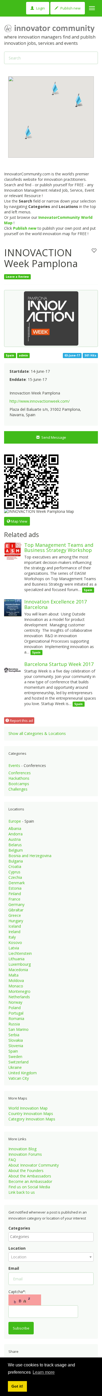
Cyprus (14, 871)
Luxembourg (19, 964)
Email (13, 1268)
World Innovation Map (28, 1108)
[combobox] (51, 1237)
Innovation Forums (25, 1154)
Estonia (14, 888)
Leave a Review (17, 277)
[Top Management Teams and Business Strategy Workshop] (12, 550)
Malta (13, 975)
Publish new (70, 8)
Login (40, 8)
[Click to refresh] (24, 1299)
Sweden (15, 1056)
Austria (14, 839)
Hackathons (18, 778)
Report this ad (21, 720)
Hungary (15, 920)
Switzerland (18, 1062)
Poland (14, 1007)
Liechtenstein (20, 953)
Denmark (16, 882)
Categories (19, 1228)
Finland (14, 893)
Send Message (53, 437)
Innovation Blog (22, 1148)
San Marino (18, 1029)
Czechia (15, 877)
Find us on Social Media (29, 1186)
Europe (14, 821)
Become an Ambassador (30, 1181)
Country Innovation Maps (30, 1113)
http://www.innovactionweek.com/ (40, 401)
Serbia (13, 1034)
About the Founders (26, 1170)
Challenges (17, 789)
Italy (12, 937)
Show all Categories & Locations (37, 733)
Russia (14, 1024)
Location (17, 1248)
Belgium (15, 850)
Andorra (15, 833)
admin (23, 355)
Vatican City (18, 1078)
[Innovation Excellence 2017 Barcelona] (12, 607)
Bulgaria (15, 861)
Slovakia (15, 1040)
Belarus (15, 844)
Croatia (14, 866)
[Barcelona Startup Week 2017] (12, 669)
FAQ (12, 1159)
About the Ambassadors (29, 1176)
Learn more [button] (44, 1372)
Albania (14, 828)
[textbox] (52, 1236)
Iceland (14, 926)
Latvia (13, 947)
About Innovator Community (33, 1165)
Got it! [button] (17, 1386)
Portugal (15, 1013)
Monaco (15, 985)
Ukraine (15, 1067)
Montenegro (19, 991)
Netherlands (19, 996)
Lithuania (16, 958)
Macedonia (18, 969)
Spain (13, 1051)
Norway (15, 1002)
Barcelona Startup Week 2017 (59, 664)
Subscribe (21, 1328)
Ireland (14, 931)
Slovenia (15, 1045)
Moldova (16, 980)
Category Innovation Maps (31, 1119)
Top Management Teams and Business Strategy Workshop (58, 548)
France (14, 899)
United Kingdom (22, 1072)
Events (14, 765)
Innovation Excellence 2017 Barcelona (55, 604)
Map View (18, 521)
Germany (16, 904)
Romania (16, 1018)
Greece (14, 915)
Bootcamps (18, 783)
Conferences (19, 772)
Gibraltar (15, 909)
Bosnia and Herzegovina (29, 855)
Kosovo (15, 942)
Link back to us (21, 1192)
